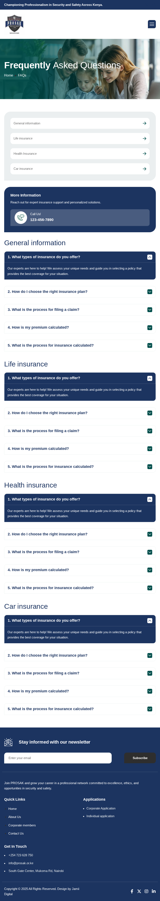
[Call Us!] (21, 217)
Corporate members (22, 825)
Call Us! (35, 214)
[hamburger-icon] (152, 24)
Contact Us (16, 833)
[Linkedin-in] (154, 891)
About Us (14, 817)
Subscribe (140, 758)
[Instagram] (146, 891)
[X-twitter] (139, 891)
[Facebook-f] (132, 891)
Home (8, 75)
